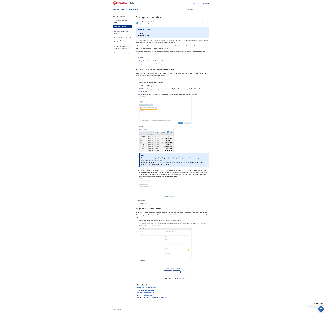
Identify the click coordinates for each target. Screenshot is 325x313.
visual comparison (197, 158)
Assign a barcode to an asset (148, 64)
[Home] (124, 3)
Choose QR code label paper (121, 21)
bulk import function (178, 215)
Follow (205, 22)
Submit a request (179, 278)
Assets (122, 9)
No (176, 271)
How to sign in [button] (206, 3)
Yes (168, 271)
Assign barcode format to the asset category (152, 61)
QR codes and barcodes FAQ (121, 32)
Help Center (116, 9)
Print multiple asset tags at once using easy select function (122, 40)
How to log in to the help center (146, 287)
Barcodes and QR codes (132, 9)
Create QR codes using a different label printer (122, 47)
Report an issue (196, 3)
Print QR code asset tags (121, 53)
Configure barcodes (120, 26)
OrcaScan (159, 160)
